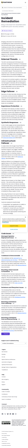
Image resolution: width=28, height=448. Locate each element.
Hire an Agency (5, 379)
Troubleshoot (5, 369)
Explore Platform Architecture (8, 359)
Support (3, 384)
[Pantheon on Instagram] (16, 414)
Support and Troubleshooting (10, 340)
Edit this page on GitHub (8, 34)
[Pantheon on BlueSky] (8, 414)
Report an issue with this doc (9, 36)
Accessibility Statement (6, 445)
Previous (6, 334)
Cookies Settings (5, 439)
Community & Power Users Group (9, 396)
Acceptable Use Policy (6, 443)
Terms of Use (4, 441)
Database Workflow (20, 297)
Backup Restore (22, 265)
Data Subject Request (6, 435)
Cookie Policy (4, 437)
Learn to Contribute (6, 399)
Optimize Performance (7, 364)
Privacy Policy (4, 433)
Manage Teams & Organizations (9, 367)
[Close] (25, 217)
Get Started (4, 351)
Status (3, 382)
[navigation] (14, 342)
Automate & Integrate (7, 362)
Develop (4, 354)
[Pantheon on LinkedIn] (10, 414)
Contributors (5, 394)
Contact (4, 377)
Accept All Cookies (14, 225)
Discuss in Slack (8, 30)
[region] (14, 224)
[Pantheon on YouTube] (13, 414)
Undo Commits (19, 283)
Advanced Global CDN (9, 137)
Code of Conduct (6, 391)
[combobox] (14, 7)
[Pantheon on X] (5, 414)
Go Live (3, 357)
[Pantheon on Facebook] (2, 414)
